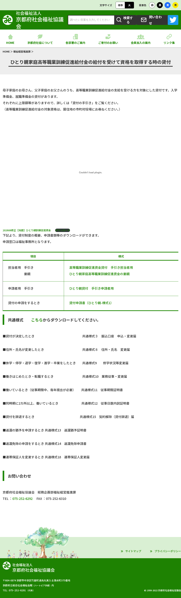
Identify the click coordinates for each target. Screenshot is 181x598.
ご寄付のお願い (108, 42)
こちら (37, 319)
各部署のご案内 (75, 42)
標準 (120, 5)
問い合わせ (155, 20)
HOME (10, 42)
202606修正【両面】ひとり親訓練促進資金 (28, 230)
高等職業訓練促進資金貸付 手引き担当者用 (102, 267)
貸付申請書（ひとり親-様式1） (91, 302)
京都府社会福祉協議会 (40, 20)
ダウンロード (62, 230)
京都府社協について (40, 42)
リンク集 (169, 42)
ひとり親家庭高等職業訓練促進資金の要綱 (99, 273)
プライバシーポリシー (167, 551)
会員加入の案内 (141, 42)
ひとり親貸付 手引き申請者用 (91, 288)
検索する (128, 20)
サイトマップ (133, 551)
